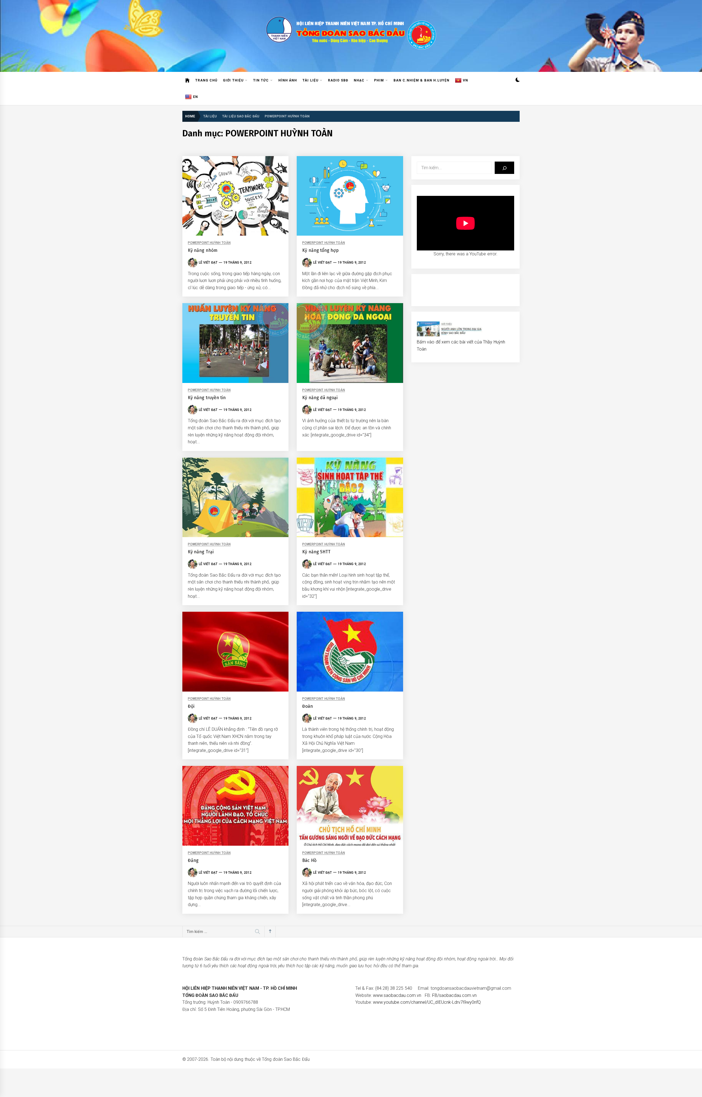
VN (465, 80)
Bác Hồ (309, 860)
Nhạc (359, 80)
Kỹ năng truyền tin (207, 397)
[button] (518, 80)
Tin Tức (261, 80)
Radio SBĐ (338, 80)
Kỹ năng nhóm (202, 250)
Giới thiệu (233, 80)
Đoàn (307, 706)
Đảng (193, 860)
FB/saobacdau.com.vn (454, 995)
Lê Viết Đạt (208, 262)
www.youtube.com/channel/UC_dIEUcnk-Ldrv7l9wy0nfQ (427, 1002)
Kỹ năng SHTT (316, 551)
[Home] (187, 80)
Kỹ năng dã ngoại (320, 397)
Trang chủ (206, 80)
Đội (191, 706)
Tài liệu (310, 80)
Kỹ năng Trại (201, 551)
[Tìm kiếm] (504, 168)
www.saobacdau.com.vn (397, 995)
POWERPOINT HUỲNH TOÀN (209, 243)
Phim (379, 80)
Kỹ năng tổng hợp (320, 250)
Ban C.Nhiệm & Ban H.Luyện (421, 80)
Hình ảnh (287, 80)
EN (195, 97)
